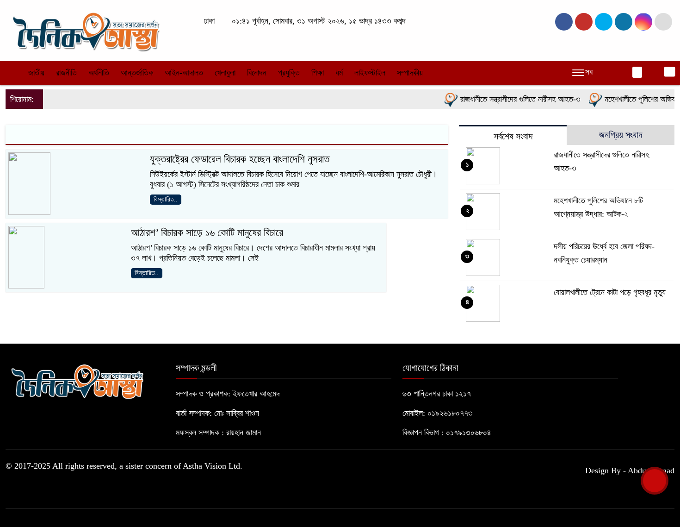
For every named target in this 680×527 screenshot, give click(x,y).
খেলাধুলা (225, 72)
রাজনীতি (66, 72)
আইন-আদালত (184, 72)
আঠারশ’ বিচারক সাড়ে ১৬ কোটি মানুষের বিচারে (207, 232)
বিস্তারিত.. (166, 199)
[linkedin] (623, 22)
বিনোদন (256, 72)
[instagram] (603, 22)
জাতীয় (36, 72)
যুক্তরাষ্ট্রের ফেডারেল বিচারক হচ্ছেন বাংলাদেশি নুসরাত (239, 159)
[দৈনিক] (85, 29)
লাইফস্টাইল (369, 72)
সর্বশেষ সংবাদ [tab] (513, 136)
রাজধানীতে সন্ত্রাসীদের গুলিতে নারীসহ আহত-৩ (512, 99)
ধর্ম (339, 72)
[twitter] (584, 22)
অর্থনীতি (98, 72)
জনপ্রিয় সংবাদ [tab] (620, 135)
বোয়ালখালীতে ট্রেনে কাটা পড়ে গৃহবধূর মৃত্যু (610, 292)
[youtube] (643, 22)
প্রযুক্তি (289, 72)
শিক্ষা (317, 72)
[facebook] (564, 22)
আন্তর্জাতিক (137, 72)
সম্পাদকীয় (410, 72)
